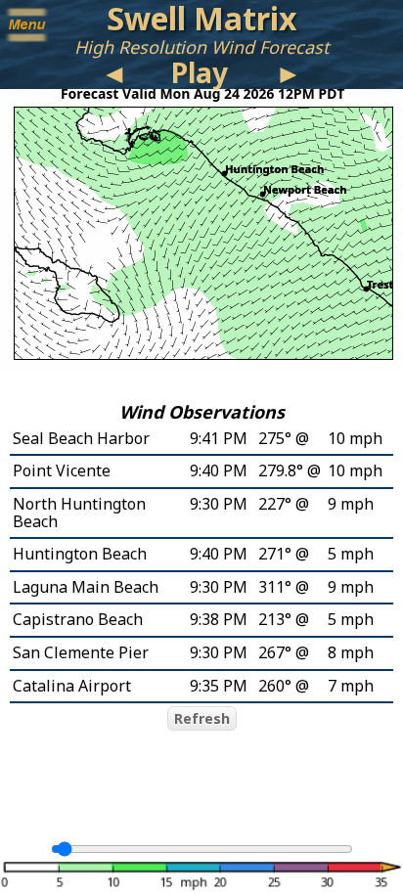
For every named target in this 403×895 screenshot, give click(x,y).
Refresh (202, 718)
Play (199, 72)
